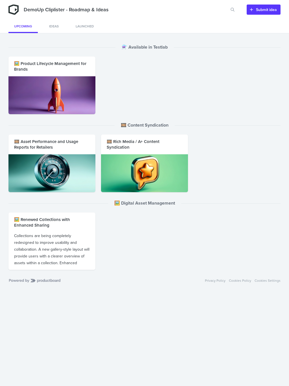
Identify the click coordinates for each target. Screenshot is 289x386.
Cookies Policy (240, 280)
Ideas (54, 26)
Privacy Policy (215, 280)
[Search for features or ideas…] (233, 10)
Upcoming (23, 26)
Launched (85, 26)
